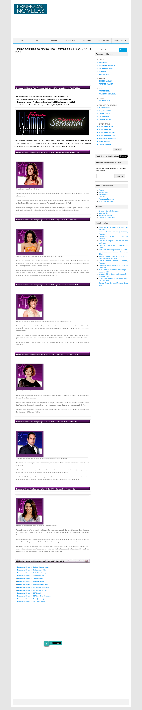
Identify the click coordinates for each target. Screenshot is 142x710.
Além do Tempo (105, 108)
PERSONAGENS (103, 41)
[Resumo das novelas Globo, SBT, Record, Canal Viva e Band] (30, 12)
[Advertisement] (87, 19)
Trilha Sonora (105, 144)
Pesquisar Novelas (106, 215)
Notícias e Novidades (106, 201)
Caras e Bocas (105, 119)
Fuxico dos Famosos (106, 199)
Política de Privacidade (107, 218)
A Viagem (102, 71)
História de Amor (106, 68)
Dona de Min (103, 74)
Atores (101, 190)
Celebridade (104, 116)
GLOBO (21, 41)
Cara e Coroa (104, 113)
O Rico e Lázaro (105, 81)
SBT (37, 41)
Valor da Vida (104, 101)
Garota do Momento (107, 65)
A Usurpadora (104, 91)
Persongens (103, 192)
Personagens (104, 141)
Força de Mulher (106, 84)
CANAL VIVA (70, 41)
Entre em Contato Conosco (109, 211)
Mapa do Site (103, 213)
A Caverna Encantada (107, 94)
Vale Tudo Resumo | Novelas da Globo (113, 250)
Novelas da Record (107, 132)
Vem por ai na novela (107, 138)
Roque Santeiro (105, 111)
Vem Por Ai (103, 197)
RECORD (54, 41)
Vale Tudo (103, 62)
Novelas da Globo (106, 126)
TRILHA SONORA (120, 41)
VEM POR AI (87, 41)
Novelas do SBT (105, 129)
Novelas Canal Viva (107, 135)
